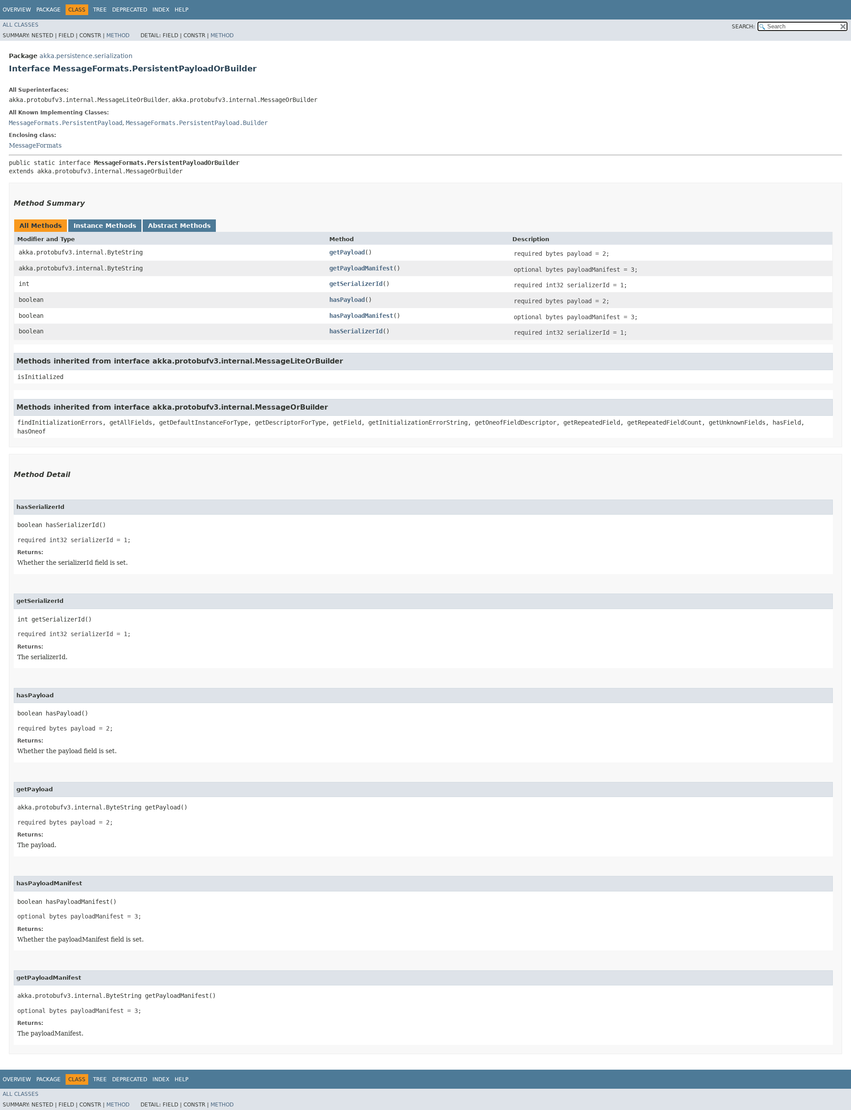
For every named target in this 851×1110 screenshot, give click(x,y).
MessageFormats (35, 145)
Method (117, 35)
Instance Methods (105, 225)
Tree (100, 10)
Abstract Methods (179, 225)
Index (160, 10)
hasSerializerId (356, 331)
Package (48, 10)
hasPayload (347, 299)
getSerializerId (356, 283)
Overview (17, 10)
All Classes (21, 25)
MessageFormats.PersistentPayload (65, 122)
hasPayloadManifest (361, 315)
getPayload (347, 252)
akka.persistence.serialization (86, 55)
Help (181, 10)
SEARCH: (743, 26)
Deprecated (129, 10)
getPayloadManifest (361, 268)
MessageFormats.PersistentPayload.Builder (197, 122)
